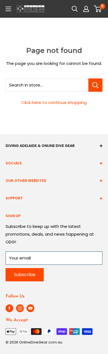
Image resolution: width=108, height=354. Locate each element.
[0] (97, 9)
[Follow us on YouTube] (30, 308)
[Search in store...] (95, 85)
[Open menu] (8, 9)
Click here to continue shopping (54, 102)
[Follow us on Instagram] (20, 308)
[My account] (86, 9)
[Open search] (75, 9)
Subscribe (24, 274)
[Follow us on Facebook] (9, 308)
